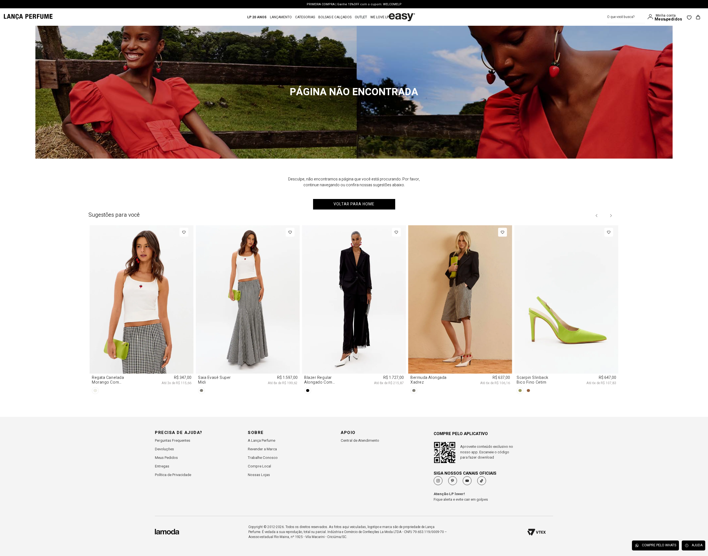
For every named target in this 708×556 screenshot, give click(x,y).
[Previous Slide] (596, 215)
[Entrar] (651, 16)
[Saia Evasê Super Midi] (248, 310)
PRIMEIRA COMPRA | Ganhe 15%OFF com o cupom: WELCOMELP (354, 4)
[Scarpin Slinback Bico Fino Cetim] (566, 310)
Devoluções (164, 449)
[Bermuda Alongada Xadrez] (460, 310)
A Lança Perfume (261, 440)
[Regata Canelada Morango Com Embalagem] (142, 310)
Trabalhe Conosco (263, 457)
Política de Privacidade (173, 474)
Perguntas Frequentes (172, 440)
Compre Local (259, 466)
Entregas (162, 466)
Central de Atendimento (360, 440)
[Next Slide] (610, 215)
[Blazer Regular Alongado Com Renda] (354, 310)
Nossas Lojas (259, 474)
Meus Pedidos (166, 457)
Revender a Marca (262, 449)
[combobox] (626, 17)
